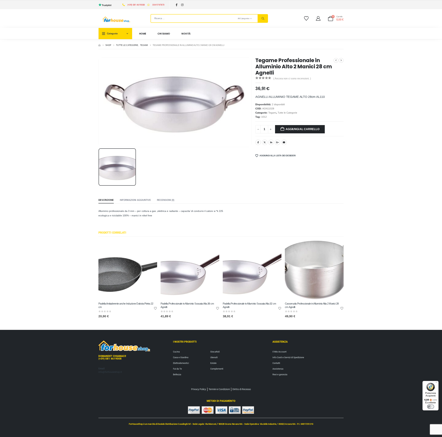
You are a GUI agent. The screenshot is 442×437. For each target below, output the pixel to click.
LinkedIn (271, 142)
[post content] (127, 270)
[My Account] (318, 18)
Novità (186, 33)
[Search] (263, 18)
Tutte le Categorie (287, 112)
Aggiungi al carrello (302, 129)
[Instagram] (182, 5)
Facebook (258, 142)
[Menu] (436, 383)
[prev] (336, 60)
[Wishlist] (306, 18)
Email (284, 142)
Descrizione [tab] (106, 200)
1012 (264, 117)
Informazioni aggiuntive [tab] (135, 200)
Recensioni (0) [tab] (165, 200)
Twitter (264, 142)
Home (142, 33)
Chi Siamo (163, 33)
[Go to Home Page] (99, 45)
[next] (341, 60)
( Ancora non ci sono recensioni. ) (292, 78)
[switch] (430, 407)
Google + (277, 142)
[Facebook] (177, 5)
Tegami (272, 112)
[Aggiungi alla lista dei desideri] (155, 308)
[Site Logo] (116, 19)
